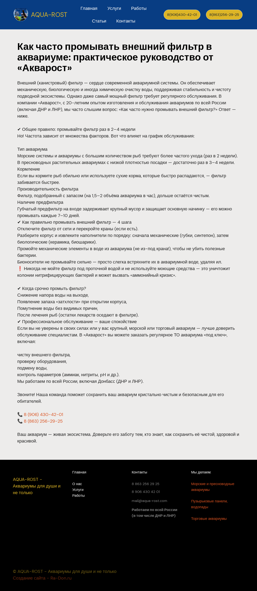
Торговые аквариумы (209, 518)
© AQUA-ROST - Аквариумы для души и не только (64, 571)
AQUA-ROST (49, 14)
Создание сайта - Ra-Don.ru (42, 578)
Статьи (99, 21)
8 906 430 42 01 (146, 491)
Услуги (114, 8)
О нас (77, 483)
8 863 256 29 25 (145, 484)
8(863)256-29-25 (224, 14)
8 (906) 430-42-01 (43, 414)
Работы (139, 8)
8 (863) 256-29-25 (43, 421)
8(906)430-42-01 (182, 14)
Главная (89, 8)
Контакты (125, 21)
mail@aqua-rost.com (149, 500)
